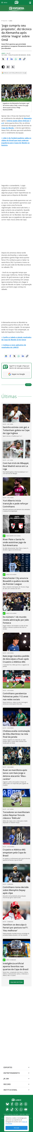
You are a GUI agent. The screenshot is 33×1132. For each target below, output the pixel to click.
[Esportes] (16, 8)
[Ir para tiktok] (12, 1109)
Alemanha (28, 118)
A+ (8, 66)
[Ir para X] (16, 1109)
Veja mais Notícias (16, 982)
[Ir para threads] (26, 1104)
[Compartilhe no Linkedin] (11, 59)
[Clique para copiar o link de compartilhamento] (24, 59)
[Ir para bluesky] (7, 1104)
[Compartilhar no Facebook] (7, 59)
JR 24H (6, 1078)
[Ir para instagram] (16, 1104)
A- (13, 66)
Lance (10, 20)
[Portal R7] (16, 2)
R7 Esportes (4, 20)
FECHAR (16, 1128)
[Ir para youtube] (26, 1109)
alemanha (28, 384)
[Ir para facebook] (12, 1104)
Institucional (10, 1090)
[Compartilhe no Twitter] (3, 59)
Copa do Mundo (7, 128)
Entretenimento (12, 1073)
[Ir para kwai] (21, 1104)
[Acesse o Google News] (20, 59)
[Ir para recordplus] (7, 1109)
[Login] (30, 2)
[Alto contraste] (3, 67)
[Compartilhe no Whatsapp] (16, 59)
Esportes (8, 1067)
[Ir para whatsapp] (21, 1109)
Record (7, 1084)
